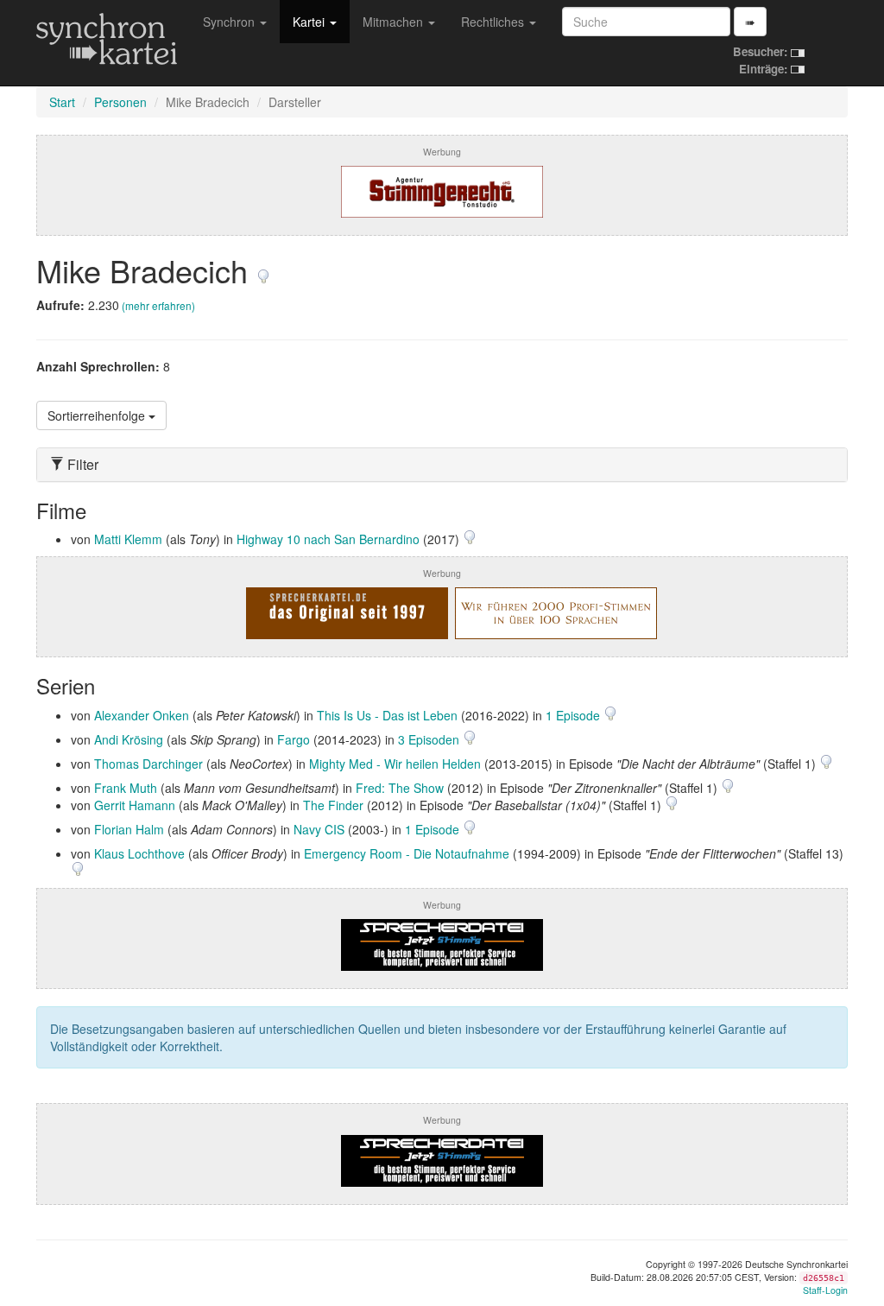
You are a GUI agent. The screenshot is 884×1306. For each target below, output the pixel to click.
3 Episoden (430, 739)
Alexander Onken (141, 715)
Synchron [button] (230, 21)
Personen (120, 102)
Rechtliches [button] (494, 21)
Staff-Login (825, 1290)
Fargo (293, 739)
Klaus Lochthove (139, 853)
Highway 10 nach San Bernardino (328, 539)
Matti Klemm (128, 539)
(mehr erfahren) (158, 305)
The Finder (333, 805)
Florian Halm (129, 829)
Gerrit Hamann (134, 805)
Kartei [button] (310, 21)
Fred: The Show (400, 787)
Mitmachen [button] (394, 21)
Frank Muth (125, 787)
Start (62, 102)
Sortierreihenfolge (97, 415)
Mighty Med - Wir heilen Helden (395, 763)
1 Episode (574, 715)
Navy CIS (319, 829)
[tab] (442, 464)
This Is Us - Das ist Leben (387, 715)
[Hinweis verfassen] (263, 270)
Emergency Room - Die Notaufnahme (406, 853)
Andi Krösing (128, 739)
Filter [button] (81, 464)
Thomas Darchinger (148, 763)
